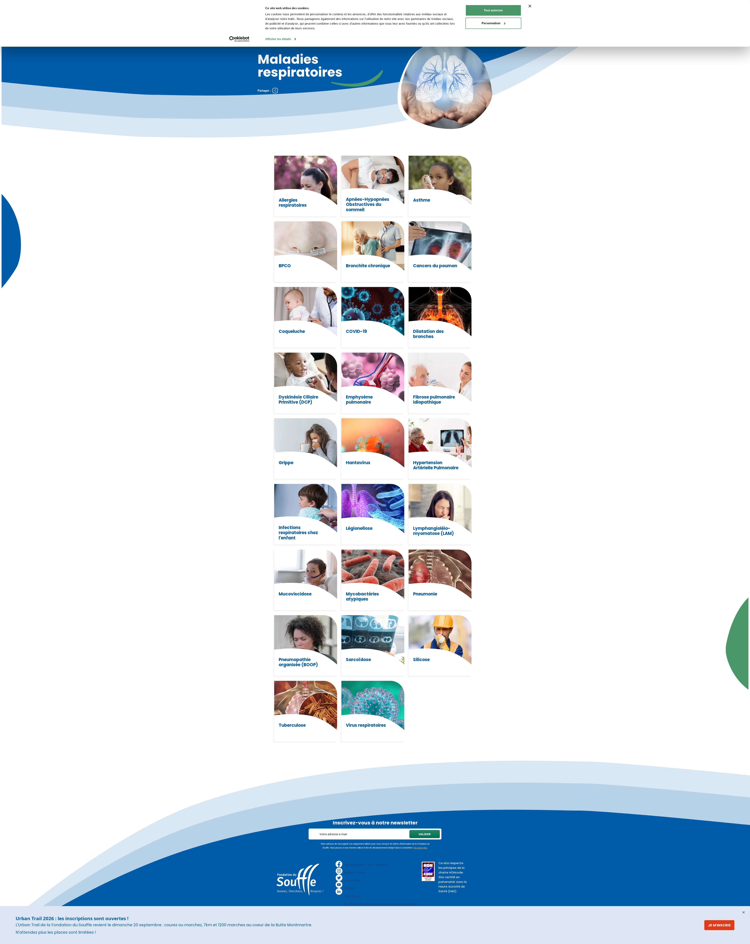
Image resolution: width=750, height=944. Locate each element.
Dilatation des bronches (428, 334)
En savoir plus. (420, 848)
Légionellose (359, 528)
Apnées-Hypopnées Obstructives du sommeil (367, 204)
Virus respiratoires (366, 725)
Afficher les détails (278, 39)
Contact (350, 888)
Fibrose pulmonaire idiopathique (434, 400)
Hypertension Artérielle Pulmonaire (435, 465)
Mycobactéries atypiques (362, 597)
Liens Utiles (352, 880)
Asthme (421, 200)
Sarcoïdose (358, 659)
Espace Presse (354, 872)
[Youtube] (339, 884)
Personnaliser (491, 23)
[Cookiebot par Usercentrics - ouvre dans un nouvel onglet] (239, 39)
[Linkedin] (339, 891)
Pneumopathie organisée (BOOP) (298, 662)
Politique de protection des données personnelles (381, 904)
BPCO (285, 265)
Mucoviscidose (295, 594)
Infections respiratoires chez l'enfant (298, 533)
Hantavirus (358, 462)
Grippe (286, 462)
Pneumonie (425, 594)
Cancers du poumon (435, 265)
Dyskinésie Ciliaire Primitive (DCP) (298, 400)
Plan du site (352, 896)
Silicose (421, 659)
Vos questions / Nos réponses (366, 865)
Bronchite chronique (368, 265)
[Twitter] (339, 877)
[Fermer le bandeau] (530, 6)
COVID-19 (356, 331)
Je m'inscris (719, 925)
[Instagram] (339, 870)
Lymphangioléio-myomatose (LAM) (433, 531)
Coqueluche (292, 331)
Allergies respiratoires (293, 203)
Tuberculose (292, 725)
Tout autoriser (493, 10)
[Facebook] (339, 864)
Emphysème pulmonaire (359, 400)
